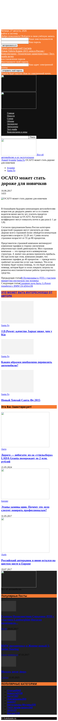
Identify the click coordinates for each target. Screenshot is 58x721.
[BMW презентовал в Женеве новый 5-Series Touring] (8, 640)
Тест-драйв (12, 129)
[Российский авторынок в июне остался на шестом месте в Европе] (25, 552)
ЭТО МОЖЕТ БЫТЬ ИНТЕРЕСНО (21, 292)
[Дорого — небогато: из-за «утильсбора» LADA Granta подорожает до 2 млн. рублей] (25, 446)
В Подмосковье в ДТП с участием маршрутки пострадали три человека (28, 279)
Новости (11, 116)
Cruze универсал (9, 654)
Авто (3, 449)
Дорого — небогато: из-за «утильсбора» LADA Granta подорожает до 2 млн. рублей (27, 458)
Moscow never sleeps (13, 671)
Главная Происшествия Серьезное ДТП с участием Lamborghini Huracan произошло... (27, 620)
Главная (10, 113)
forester (4, 501)
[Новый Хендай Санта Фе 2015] (17, 391)
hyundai (12, 160)
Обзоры (10, 121)
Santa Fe (21, 160)
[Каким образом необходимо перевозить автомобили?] (17, 353)
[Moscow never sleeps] (8, 666)
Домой (4, 160)
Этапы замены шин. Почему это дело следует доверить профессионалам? (25, 508)
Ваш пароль (35, 42)
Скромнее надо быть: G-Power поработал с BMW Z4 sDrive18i (26, 284)
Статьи (10, 118)
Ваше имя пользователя (41, 39)
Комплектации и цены (17, 132)
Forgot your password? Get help (16, 48)
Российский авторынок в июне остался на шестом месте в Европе (28, 562)
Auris (3, 554)
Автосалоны (12, 127)
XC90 (4, 629)
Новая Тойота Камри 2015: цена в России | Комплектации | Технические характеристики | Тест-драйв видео (28, 54)
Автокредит (12, 124)
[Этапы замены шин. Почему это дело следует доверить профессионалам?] (25, 498)
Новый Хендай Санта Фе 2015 (20, 400)
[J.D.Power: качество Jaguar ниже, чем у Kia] (17, 322)
